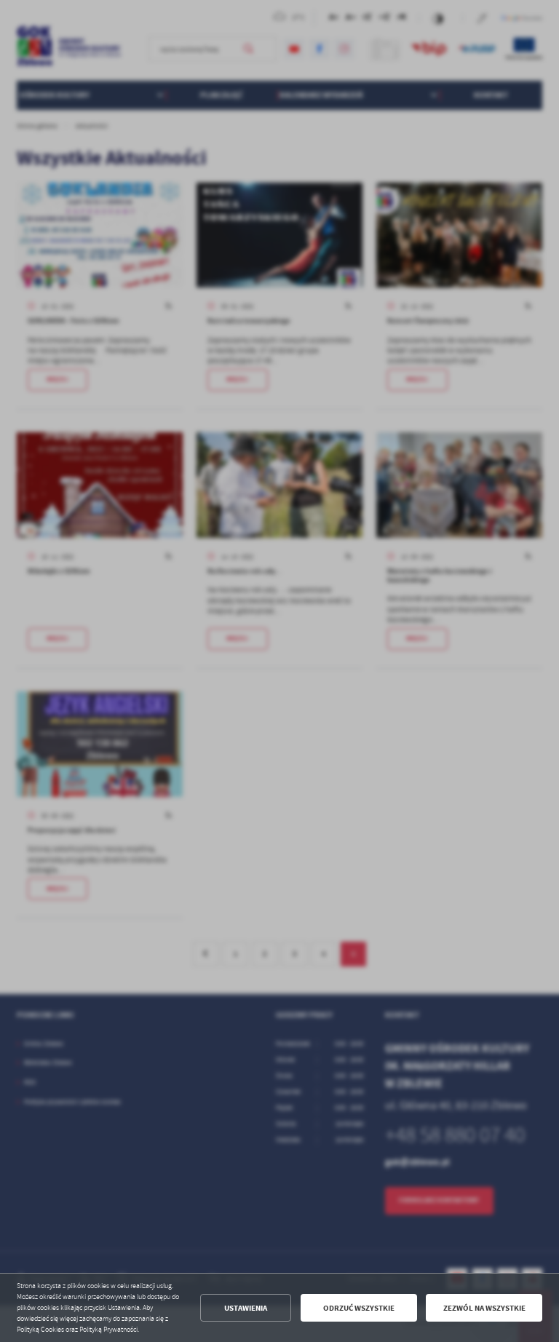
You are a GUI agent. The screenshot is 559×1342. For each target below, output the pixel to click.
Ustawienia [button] (245, 1308)
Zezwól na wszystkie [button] (484, 1308)
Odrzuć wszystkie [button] (359, 1308)
